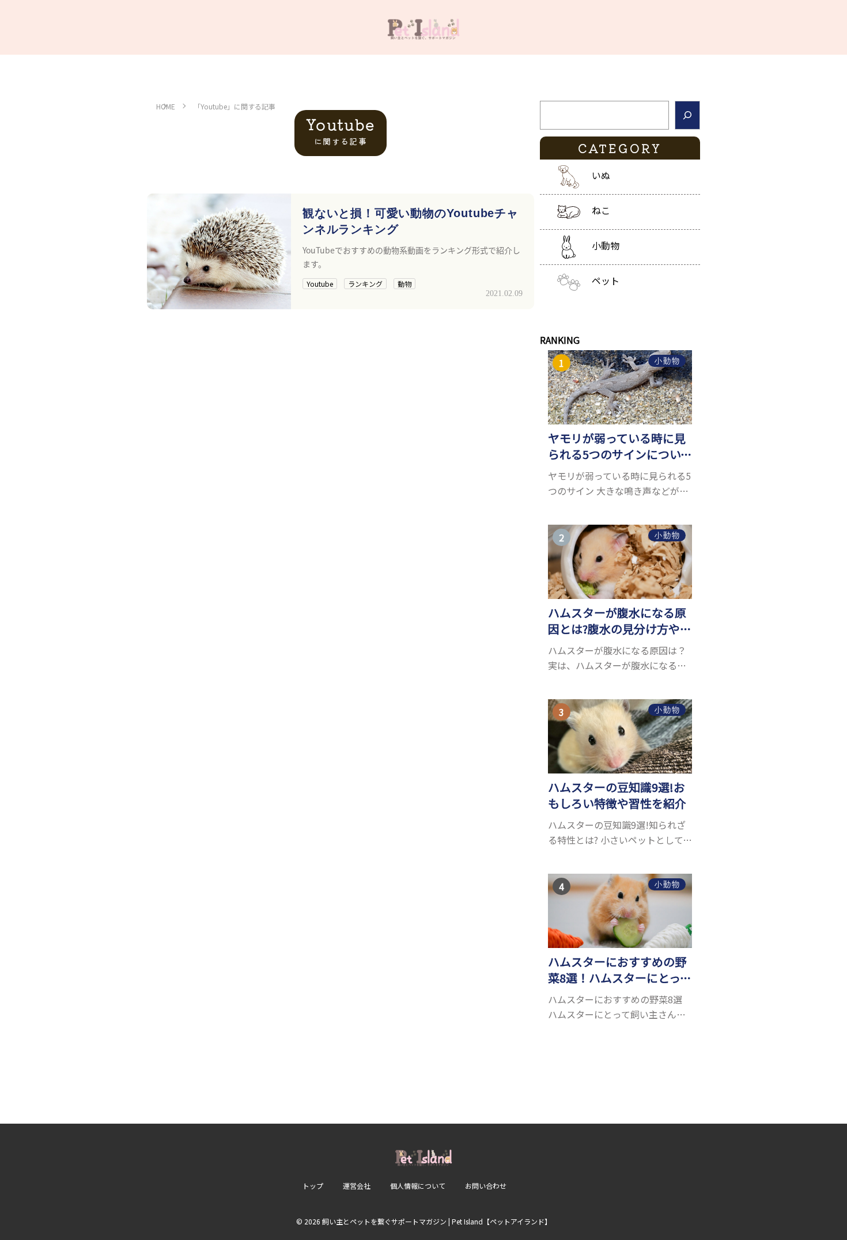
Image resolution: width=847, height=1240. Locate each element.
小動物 (605, 245)
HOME (165, 106)
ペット (605, 280)
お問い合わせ (485, 1185)
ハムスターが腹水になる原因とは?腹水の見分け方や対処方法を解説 (619, 621)
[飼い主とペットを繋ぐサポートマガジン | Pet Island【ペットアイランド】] (423, 27)
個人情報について (417, 1185)
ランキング (365, 284)
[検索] (687, 115)
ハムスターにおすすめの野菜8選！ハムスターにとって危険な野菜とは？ (619, 970)
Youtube (320, 284)
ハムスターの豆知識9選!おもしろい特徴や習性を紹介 (617, 795)
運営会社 (356, 1185)
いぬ (601, 175)
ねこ (601, 210)
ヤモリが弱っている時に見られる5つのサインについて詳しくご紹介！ (620, 446)
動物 (404, 284)
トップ (312, 1185)
